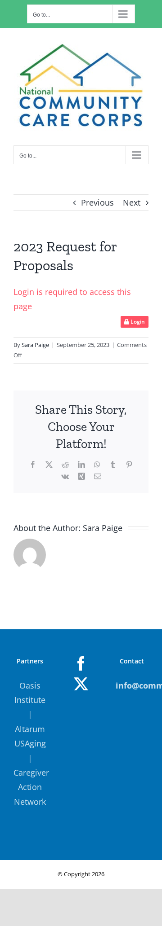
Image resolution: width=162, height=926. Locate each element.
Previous (97, 202)
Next (131, 202)
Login (137, 321)
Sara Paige (35, 345)
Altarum (30, 729)
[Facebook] (81, 663)
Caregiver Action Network (31, 787)
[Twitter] (81, 684)
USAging (30, 743)
